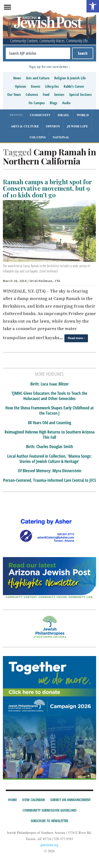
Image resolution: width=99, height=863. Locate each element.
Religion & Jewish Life (70, 78)
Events (35, 86)
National (61, 137)
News (17, 78)
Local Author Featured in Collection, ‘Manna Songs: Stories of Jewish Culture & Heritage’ (49, 459)
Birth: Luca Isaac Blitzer (49, 384)
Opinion (20, 86)
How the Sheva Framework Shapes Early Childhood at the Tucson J (49, 410)
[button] (93, 6)
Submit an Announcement (70, 799)
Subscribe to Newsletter (49, 820)
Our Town (14, 94)
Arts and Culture (38, 78)
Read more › (76, 338)
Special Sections (80, 94)
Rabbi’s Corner (74, 86)
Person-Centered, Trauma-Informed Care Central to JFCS (49, 480)
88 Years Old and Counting (49, 422)
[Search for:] (38, 53)
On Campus (37, 102)
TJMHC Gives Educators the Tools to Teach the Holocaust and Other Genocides (49, 396)
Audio (66, 102)
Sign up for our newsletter (48, 66)
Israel (64, 115)
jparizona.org (49, 844)
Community (40, 115)
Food (46, 94)
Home (12, 799)
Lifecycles (52, 86)
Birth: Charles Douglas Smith (49, 446)
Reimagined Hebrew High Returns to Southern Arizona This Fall (49, 434)
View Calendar (33, 799)
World (83, 115)
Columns (32, 94)
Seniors (59, 94)
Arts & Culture (25, 126)
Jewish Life (77, 126)
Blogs (53, 102)
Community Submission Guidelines (49, 810)
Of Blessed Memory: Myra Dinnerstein (49, 470)
